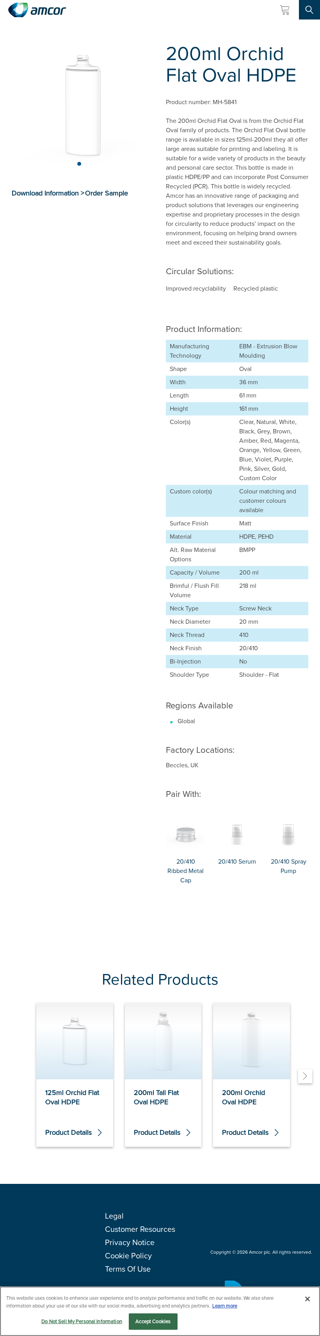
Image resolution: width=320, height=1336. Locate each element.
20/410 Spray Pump (288, 866)
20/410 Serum (237, 861)
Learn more (224, 1305)
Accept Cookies (153, 1321)
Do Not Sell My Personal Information (81, 1321)
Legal (114, 1216)
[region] (160, 1311)
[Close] (307, 1299)
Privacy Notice (130, 1242)
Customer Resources (140, 1229)
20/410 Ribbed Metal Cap (185, 871)
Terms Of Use (128, 1269)
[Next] (305, 1076)
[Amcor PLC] (37, 10)
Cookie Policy (128, 1255)
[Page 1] (79, 164)
